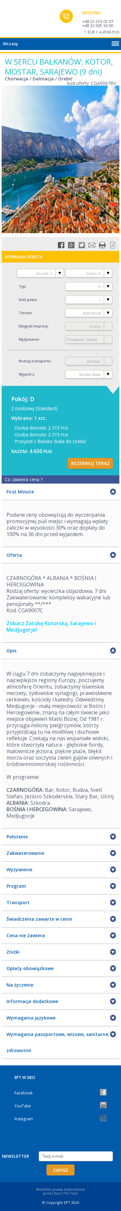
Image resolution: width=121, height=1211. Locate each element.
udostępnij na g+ (71, 245)
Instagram (24, 1119)
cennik (112, 245)
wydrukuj (102, 245)
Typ (22, 286)
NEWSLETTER (15, 1156)
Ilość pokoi (28, 299)
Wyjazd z (26, 374)
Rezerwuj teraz (90, 463)
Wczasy (10, 44)
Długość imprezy (33, 326)
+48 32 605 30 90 (97, 25)
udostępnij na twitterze (81, 245)
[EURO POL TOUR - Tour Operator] (18, 20)
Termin (25, 312)
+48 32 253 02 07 (97, 21)
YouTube (23, 1106)
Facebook (24, 1093)
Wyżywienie (29, 339)
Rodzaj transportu (35, 360)
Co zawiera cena (24, 479)
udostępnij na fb (61, 245)
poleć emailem (92, 245)
